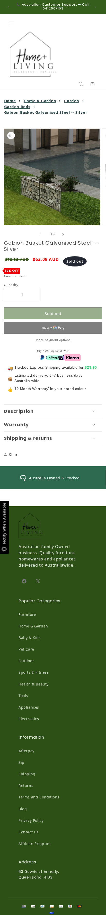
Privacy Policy (31, 820)
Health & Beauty (34, 684)
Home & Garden (40, 100)
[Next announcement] (96, 7)
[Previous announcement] (9, 7)
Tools (23, 695)
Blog (23, 808)
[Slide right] (64, 234)
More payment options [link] (53, 340)
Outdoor (26, 660)
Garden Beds (17, 106)
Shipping (27, 773)
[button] (13, 24)
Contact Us (29, 832)
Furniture (27, 614)
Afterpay (26, 750)
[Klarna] (72, 357)
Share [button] (14, 454)
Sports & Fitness (34, 672)
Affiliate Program (34, 843)
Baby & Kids (30, 637)
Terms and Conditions (39, 797)
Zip (21, 762)
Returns (26, 785)
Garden (71, 100)
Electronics (29, 718)
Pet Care (26, 649)
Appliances (29, 707)
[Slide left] (41, 234)
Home (10, 100)
